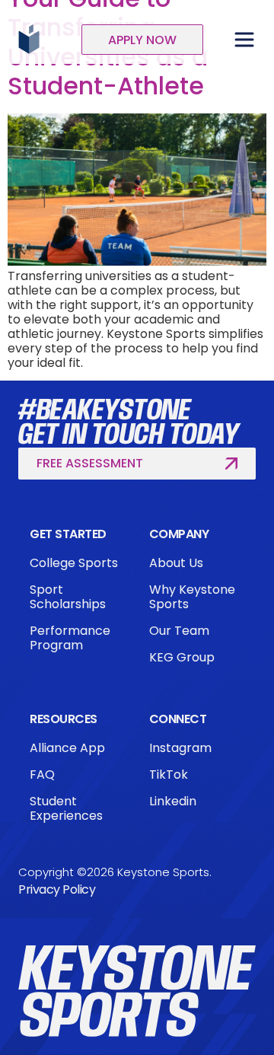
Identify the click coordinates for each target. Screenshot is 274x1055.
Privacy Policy (56, 889)
